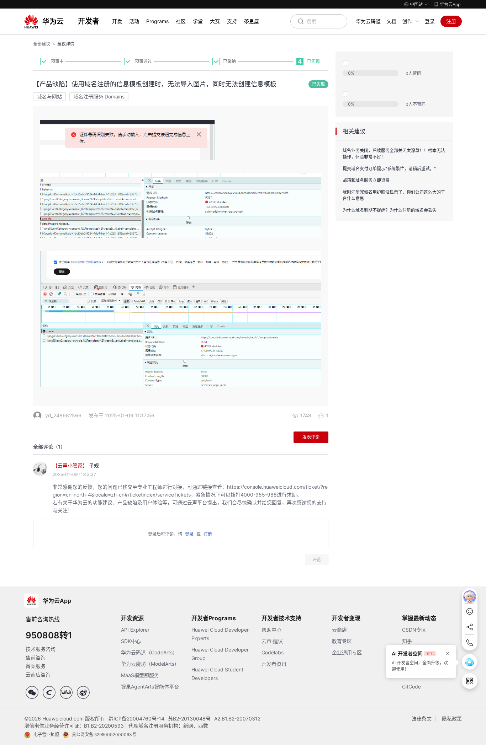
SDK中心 (131, 641)
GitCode (411, 687)
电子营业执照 (46, 734)
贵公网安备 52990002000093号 (104, 734)
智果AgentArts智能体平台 (150, 687)
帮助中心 (271, 630)
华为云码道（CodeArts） (149, 652)
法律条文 (422, 718)
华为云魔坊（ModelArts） (150, 664)
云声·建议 (272, 641)
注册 (451, 21)
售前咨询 (36, 657)
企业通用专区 (347, 652)
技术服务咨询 (41, 649)
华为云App (450, 4)
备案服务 (36, 666)
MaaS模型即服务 (140, 675)
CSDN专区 (414, 630)
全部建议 (41, 44)
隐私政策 (452, 718)
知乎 (407, 641)
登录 (430, 21)
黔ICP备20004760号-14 (136, 718)
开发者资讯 (274, 664)
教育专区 (342, 641)
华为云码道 (368, 21)
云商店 (339, 630)
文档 (391, 21)
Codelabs (273, 652)
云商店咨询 (38, 674)
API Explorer (135, 630)
